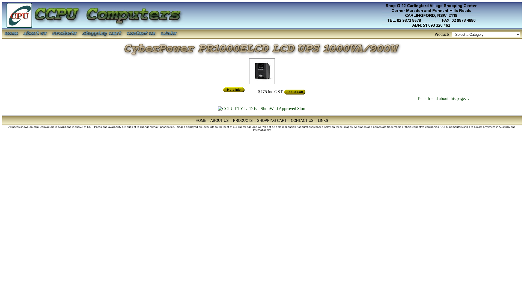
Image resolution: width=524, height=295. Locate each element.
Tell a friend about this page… (443, 98)
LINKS (323, 121)
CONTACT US (302, 121)
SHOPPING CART (272, 121)
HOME (201, 121)
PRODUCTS (243, 121)
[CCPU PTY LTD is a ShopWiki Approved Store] (262, 108)
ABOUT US (219, 121)
